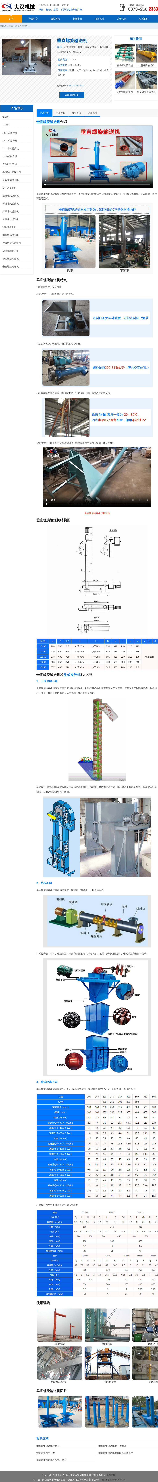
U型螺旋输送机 (10, 251)
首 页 (11, 18)
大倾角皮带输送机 (11, 243)
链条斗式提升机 (10, 180)
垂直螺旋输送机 (10, 266)
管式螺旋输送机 (10, 258)
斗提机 (5, 125)
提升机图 (92, 113)
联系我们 (143, 18)
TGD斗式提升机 (10, 148)
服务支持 (99, 18)
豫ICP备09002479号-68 (113, 1479)
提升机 (5, 117)
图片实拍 (55, 18)
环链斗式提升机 (10, 203)
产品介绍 (44, 113)
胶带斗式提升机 (10, 211)
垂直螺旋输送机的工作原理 (112, 1446)
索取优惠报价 (72, 95)
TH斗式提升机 (9, 140)
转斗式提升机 (9, 227)
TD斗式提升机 (9, 156)
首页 (17, 26)
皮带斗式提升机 (10, 219)
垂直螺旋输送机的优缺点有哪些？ (115, 1453)
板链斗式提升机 (10, 195)
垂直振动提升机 (10, 235)
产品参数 (60, 113)
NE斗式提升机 (9, 133)
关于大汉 (121, 18)
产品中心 (33, 18)
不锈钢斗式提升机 (11, 172)
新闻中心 (77, 18)
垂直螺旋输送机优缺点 (48, 1446)
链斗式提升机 (9, 188)
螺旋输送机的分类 (45, 1453)
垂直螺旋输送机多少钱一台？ (51, 1460)
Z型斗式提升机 (10, 164)
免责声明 (111, 1475)
